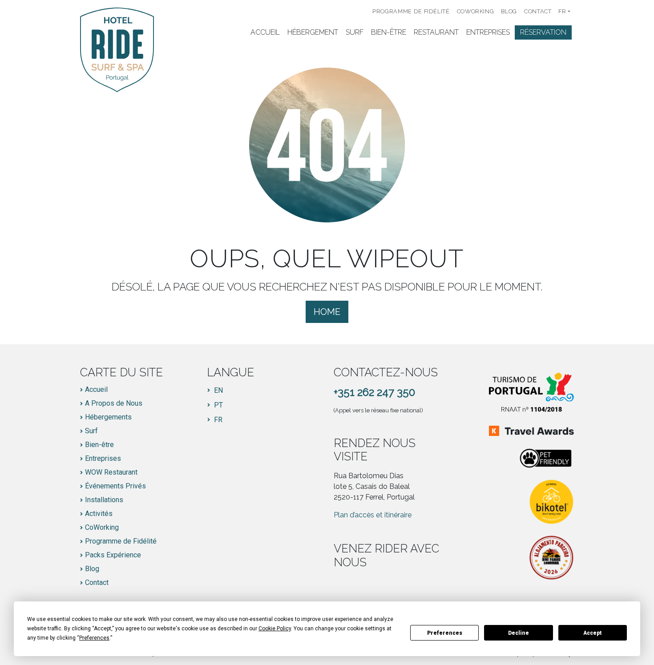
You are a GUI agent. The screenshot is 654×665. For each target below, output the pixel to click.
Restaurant (436, 32)
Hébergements (108, 417)
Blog (509, 11)
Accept (592, 633)
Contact (537, 11)
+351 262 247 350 (374, 392)
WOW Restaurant (111, 472)
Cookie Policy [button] (274, 628)
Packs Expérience (113, 555)
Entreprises (488, 32)
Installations (104, 500)
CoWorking (475, 11)
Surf (354, 32)
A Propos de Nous (113, 403)
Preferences (444, 633)
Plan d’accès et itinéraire (373, 515)
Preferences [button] (94, 638)
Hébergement (312, 32)
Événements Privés (115, 486)
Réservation (543, 32)
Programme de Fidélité (410, 11)
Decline (518, 633)
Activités (99, 513)
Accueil (265, 32)
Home (327, 311)
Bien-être (388, 32)
